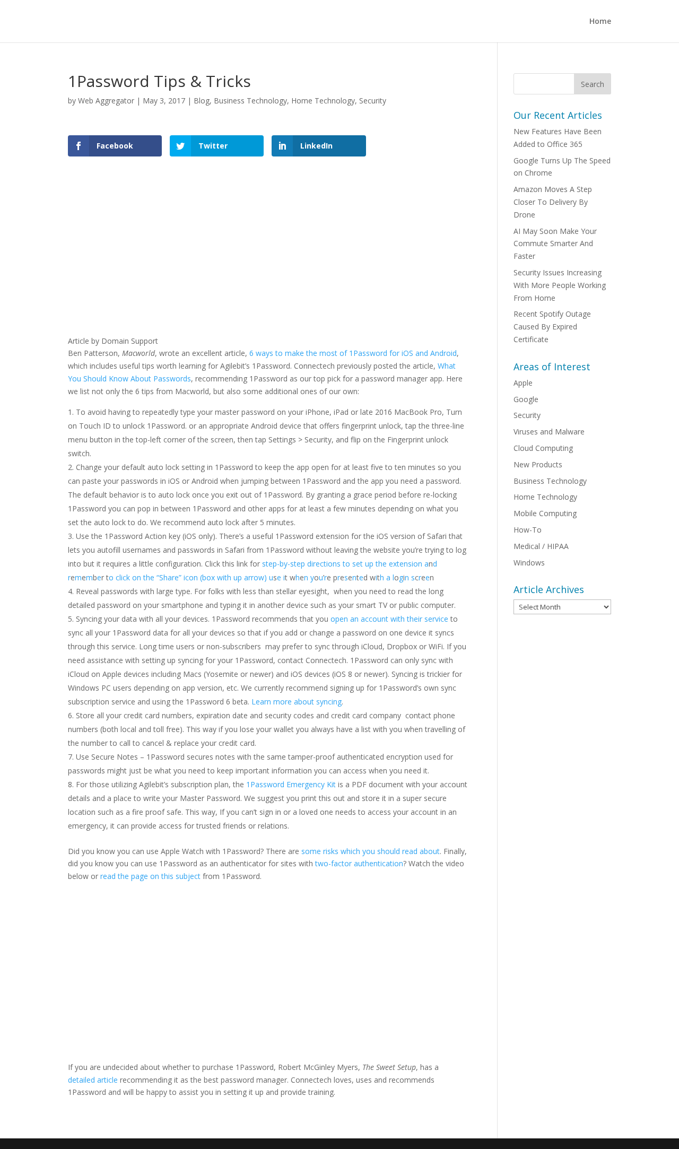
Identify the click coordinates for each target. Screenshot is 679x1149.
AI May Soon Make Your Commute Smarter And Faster (555, 244)
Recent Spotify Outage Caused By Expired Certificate (552, 326)
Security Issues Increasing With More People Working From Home (559, 285)
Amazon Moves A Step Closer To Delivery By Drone (552, 202)
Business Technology (250, 100)
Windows (529, 563)
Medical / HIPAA (541, 546)
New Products (537, 464)
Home (600, 22)
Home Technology (323, 100)
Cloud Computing (543, 448)
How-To (527, 530)
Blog (202, 100)
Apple (523, 383)
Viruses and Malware (549, 431)
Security (372, 100)
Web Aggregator (106, 100)
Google (525, 399)
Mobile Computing (545, 513)
